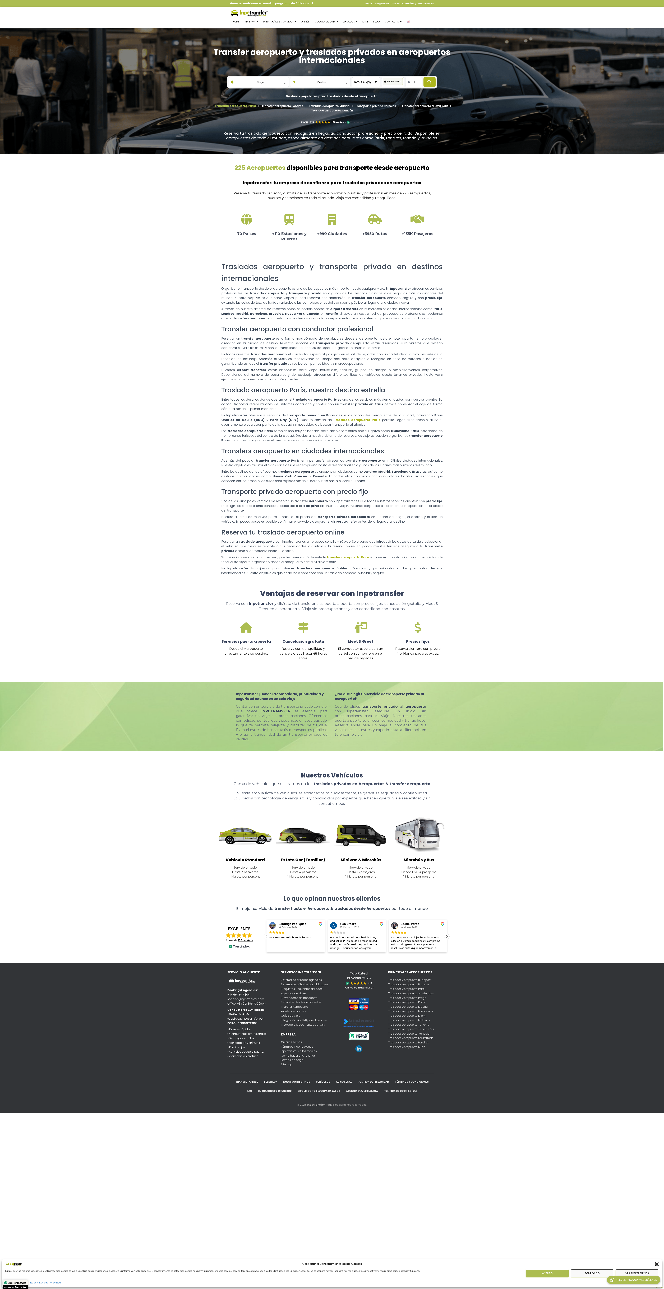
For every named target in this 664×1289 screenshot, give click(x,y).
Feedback (270, 1082)
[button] (657, 1264)
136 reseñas (245, 940)
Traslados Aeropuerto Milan (406, 1047)
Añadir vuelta (394, 81)
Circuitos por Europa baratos (318, 1091)
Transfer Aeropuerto (294, 1007)
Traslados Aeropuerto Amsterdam (411, 993)
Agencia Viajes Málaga (362, 1091)
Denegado (592, 1273)
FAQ (249, 1091)
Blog (376, 21)
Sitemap (286, 1064)
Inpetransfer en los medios (299, 1051)
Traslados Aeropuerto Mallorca (409, 1020)
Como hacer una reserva (298, 1056)
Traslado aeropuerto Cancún (332, 111)
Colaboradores (325, 21)
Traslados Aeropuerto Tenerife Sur (411, 1029)
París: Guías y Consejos (278, 21)
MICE (365, 21)
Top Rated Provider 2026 (359, 975)
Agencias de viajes (293, 993)
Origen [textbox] (261, 82)
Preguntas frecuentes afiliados (301, 989)
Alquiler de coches (293, 1011)
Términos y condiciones (297, 1047)
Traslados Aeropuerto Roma (407, 1002)
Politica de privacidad (37, 1282)
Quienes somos (291, 1042)
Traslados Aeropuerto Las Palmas (410, 1038)
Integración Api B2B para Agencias (304, 1020)
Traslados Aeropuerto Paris (406, 989)
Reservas (250, 21)
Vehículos (323, 1082)
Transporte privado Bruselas (375, 106)
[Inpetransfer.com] (249, 13)
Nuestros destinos (296, 1082)
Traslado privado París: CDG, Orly (303, 1025)
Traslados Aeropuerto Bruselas (408, 984)
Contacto (392, 21)
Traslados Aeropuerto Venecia (409, 1034)
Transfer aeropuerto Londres (282, 106)
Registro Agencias (377, 3)
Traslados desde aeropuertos (301, 1002)
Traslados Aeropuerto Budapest (409, 980)
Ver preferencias (637, 1273)
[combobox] (261, 82)
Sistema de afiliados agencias (301, 980)
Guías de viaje (290, 1016)
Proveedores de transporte (299, 998)
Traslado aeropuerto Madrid (329, 106)
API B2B (305, 21)
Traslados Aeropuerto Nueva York (410, 1011)
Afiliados (349, 21)
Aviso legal (55, 1282)
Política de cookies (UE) (400, 1091)
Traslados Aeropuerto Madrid (408, 1007)
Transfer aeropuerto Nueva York (425, 106)
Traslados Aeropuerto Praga (407, 998)
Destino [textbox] (322, 82)
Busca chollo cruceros (275, 1091)
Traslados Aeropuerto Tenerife (408, 1025)
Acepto (547, 1273)
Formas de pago (292, 1060)
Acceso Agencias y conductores (413, 3)
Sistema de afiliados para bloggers (304, 984)
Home (236, 21)
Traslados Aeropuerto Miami (407, 1016)
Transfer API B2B (247, 1082)
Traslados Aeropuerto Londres (408, 1042)
